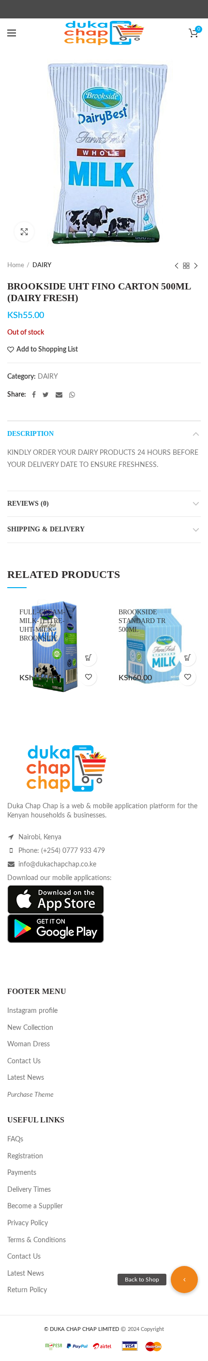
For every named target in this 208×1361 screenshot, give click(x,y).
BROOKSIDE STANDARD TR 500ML (142, 620)
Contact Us (24, 1061)
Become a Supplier (35, 1206)
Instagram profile (32, 1011)
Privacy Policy (27, 1223)
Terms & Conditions (36, 1240)
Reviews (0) (28, 503)
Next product (196, 266)
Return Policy (27, 1290)
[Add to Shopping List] (88, 677)
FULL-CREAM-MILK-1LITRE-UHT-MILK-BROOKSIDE (42, 625)
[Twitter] (45, 394)
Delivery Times (29, 1189)
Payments (21, 1172)
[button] (184, 1279)
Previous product (176, 266)
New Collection (30, 1028)
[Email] (59, 394)
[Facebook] (34, 394)
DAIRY (41, 265)
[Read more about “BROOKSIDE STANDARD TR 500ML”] (187, 657)
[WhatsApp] (72, 394)
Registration (25, 1156)
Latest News (25, 1077)
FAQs (15, 1139)
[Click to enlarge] (24, 231)
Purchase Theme (30, 1094)
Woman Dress (28, 1044)
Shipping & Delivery (46, 529)
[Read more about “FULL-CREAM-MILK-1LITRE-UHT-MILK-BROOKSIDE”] (88, 657)
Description (30, 433)
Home (15, 265)
